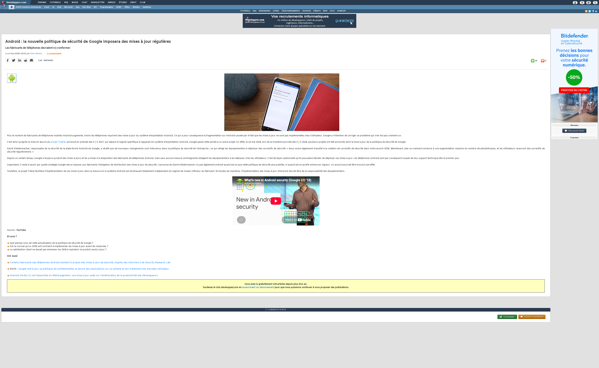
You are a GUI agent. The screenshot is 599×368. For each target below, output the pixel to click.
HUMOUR (341, 11)
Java (77, 7)
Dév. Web (86, 7)
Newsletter (97, 2)
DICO (332, 11)
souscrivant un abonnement (258, 287)
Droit (133, 2)
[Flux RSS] (586, 11)
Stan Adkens (36, 53)
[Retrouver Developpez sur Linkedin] (596, 11)
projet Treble (58, 142)
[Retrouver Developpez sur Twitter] (589, 11)
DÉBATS (317, 11)
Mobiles (136, 7)
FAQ (66, 2)
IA (53, 7)
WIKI (325, 11)
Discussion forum (575, 131)
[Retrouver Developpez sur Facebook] (593, 11)
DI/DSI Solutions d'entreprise (28, 7)
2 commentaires (54, 54)
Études (123, 2)
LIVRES (276, 11)
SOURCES (306, 11)
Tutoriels (55, 2)
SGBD (118, 7)
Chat (84, 2)
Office (127, 7)
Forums (41, 2)
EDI (95, 7)
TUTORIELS (245, 11)
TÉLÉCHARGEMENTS (291, 11)
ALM (59, 7)
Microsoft (68, 7)
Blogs (74, 2)
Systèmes (147, 7)
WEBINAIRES (264, 11)
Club (142, 2)
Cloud (46, 7)
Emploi (111, 2)
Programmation (106, 7)
